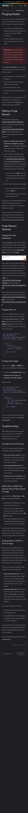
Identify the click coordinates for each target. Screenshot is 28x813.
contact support (6, 639)
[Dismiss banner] (26, 1)
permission (7, 324)
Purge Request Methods (12, 161)
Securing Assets (8, 653)
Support (18, 102)
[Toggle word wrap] (21, 334)
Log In (20, 5)
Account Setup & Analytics (20, 653)
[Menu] (25, 5)
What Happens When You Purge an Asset (13, 220)
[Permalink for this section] (11, 114)
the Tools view (9, 242)
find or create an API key (11, 319)
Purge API (14, 594)
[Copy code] (24, 334)
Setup (12, 10)
